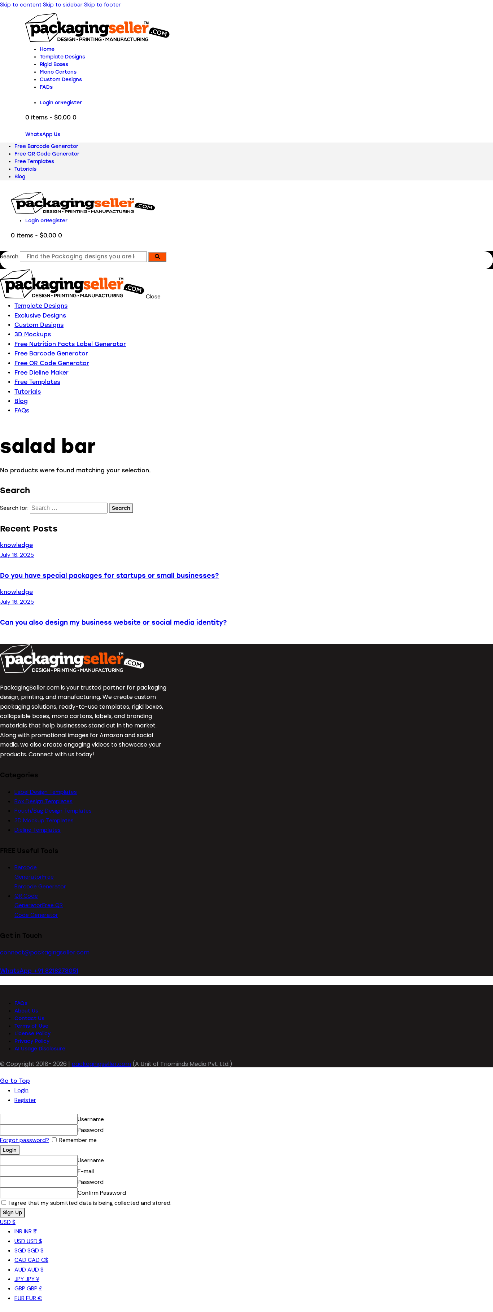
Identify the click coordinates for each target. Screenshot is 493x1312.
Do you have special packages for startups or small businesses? (109, 575)
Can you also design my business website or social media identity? (113, 622)
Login (21, 1090)
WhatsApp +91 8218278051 (39, 970)
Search (9, 256)
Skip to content (21, 4)
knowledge (16, 545)
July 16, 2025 (17, 555)
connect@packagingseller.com (45, 952)
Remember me (77, 1140)
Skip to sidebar (63, 4)
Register (25, 1100)
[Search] (157, 257)
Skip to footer (102, 4)
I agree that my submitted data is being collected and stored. (89, 1203)
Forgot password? (24, 1140)
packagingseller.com (101, 1064)
